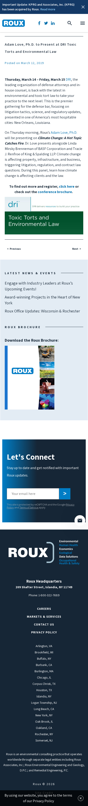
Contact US (44, 624)
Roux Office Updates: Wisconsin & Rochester (42, 311)
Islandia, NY (44, 696)
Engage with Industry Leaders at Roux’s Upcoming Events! (39, 286)
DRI (68, 79)
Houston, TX (44, 690)
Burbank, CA (44, 665)
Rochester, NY (44, 734)
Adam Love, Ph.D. (64, 132)
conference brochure (55, 191)
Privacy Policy (44, 632)
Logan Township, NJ (44, 703)
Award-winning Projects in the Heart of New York (42, 299)
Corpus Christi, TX (44, 684)
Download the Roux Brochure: (32, 359)
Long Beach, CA (44, 709)
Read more (47, 9)
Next (75, 248)
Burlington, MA (44, 671)
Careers (44, 609)
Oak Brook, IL (44, 721)
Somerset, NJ (44, 740)
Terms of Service (29, 507)
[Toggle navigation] (82, 23)
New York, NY (44, 715)
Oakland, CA (44, 728)
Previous (15, 248)
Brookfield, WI (44, 652)
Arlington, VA (44, 646)
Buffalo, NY (44, 659)
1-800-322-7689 (49, 595)
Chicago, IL (44, 677)
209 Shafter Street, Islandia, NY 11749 (44, 587)
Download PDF (30, 378)
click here (66, 186)
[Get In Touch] (79, 520)
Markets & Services (44, 617)
